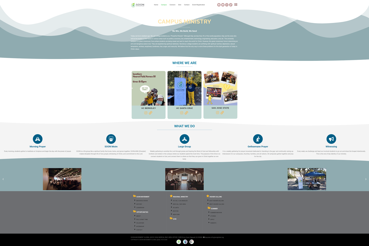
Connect (172, 5)
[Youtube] (223, 5)
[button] (236, 4)
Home (156, 5)
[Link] (230, 5)
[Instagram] (227, 5)
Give (179, 5)
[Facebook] (219, 5)
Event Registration (198, 5)
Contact (186, 5)
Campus (164, 5)
